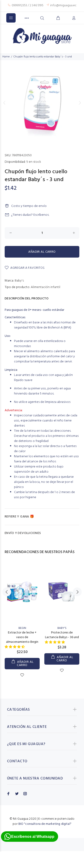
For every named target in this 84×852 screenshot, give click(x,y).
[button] (15, 647)
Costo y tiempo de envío (29, 206)
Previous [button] (4, 102)
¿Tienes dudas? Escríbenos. (30, 215)
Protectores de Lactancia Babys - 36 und (62, 635)
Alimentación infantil (45, 287)
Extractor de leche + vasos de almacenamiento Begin (22, 637)
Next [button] (79, 102)
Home (6, 56)
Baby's (19, 280)
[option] (42, 102)
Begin (22, 628)
